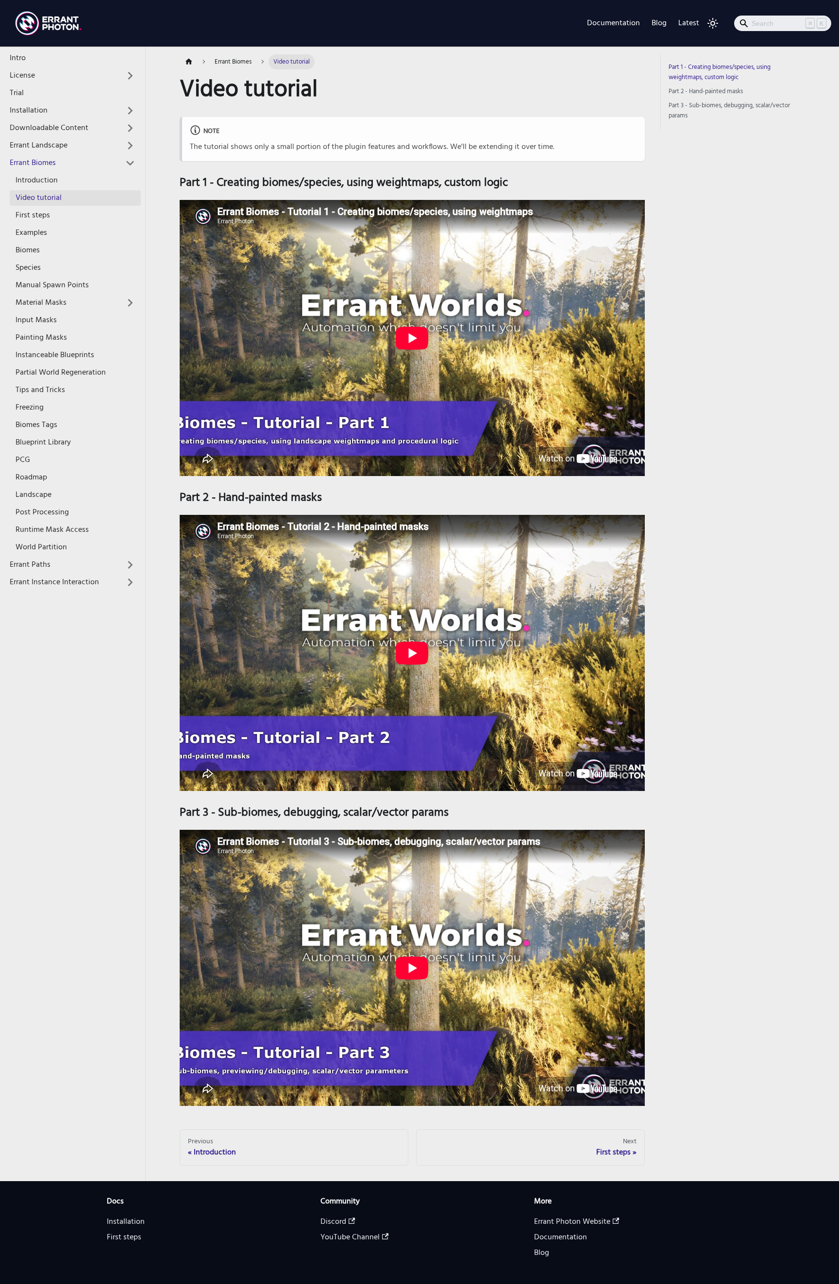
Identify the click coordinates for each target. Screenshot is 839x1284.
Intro (18, 58)
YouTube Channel (350, 1237)
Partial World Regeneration (61, 372)
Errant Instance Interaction (54, 582)
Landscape (33, 495)
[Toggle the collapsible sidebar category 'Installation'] (130, 110)
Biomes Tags (36, 425)
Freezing (30, 407)
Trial (17, 93)
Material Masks (41, 302)
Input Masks (36, 320)
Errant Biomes (33, 163)
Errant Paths (30, 565)
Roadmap (31, 477)
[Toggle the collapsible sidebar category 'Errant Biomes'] (130, 163)
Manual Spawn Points (52, 285)
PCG (23, 460)
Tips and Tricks (40, 390)
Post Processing (42, 512)
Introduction (37, 180)
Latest (688, 23)
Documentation (613, 23)
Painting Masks (41, 337)
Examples (31, 233)
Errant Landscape (38, 145)
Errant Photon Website (572, 1222)
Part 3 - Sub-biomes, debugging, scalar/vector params (729, 110)
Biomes (28, 250)
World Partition (41, 547)
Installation (29, 110)
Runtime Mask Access (52, 530)
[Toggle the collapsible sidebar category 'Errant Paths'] (130, 565)
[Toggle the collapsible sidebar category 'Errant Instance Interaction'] (130, 582)
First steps (33, 215)
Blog (659, 23)
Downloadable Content (49, 128)
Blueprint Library (43, 442)
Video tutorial (39, 198)
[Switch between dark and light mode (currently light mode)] (713, 23)
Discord (333, 1222)
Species (28, 268)
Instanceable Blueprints (55, 355)
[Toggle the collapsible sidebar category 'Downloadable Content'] (130, 128)
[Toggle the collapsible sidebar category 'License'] (130, 75)
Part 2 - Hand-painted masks (706, 91)
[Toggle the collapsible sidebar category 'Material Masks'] (130, 303)
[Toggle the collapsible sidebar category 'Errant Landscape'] (130, 145)
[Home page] (189, 61)
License (22, 75)
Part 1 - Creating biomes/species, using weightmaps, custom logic (720, 72)
